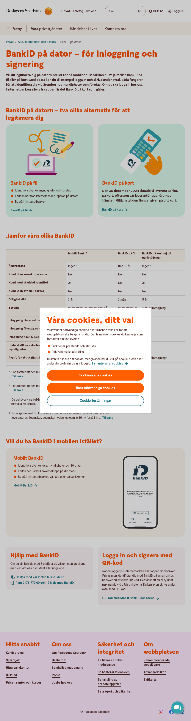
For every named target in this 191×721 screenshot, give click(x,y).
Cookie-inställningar (95, 400)
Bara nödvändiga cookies (95, 388)
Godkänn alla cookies (95, 375)
